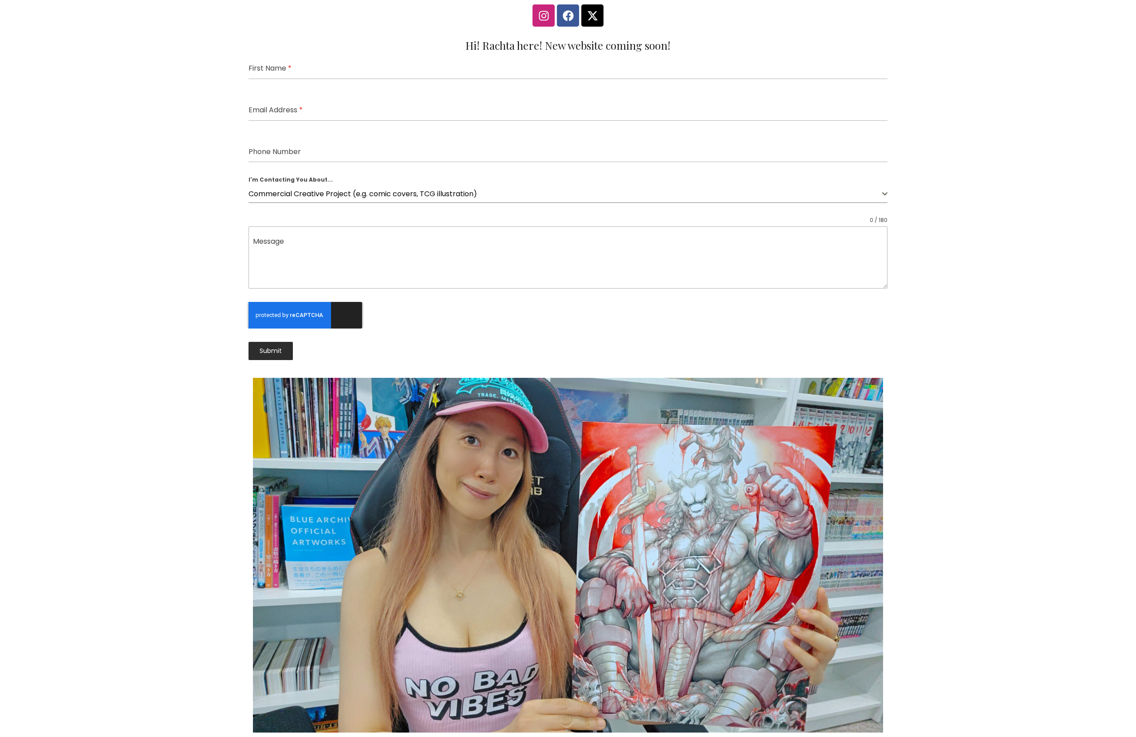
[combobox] (568, 194)
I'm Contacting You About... (290, 179)
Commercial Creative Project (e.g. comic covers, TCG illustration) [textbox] (362, 194)
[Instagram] (543, 15)
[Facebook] (568, 15)
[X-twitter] (592, 15)
